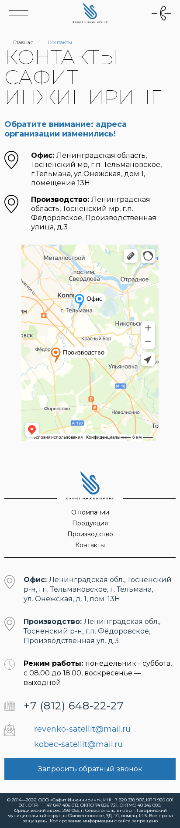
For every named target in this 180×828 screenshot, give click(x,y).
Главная (23, 42)
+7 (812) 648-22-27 (74, 705)
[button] (161, 13)
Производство (90, 534)
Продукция (90, 523)
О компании (90, 512)
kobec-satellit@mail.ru (78, 744)
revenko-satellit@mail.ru (82, 729)
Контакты (90, 545)
